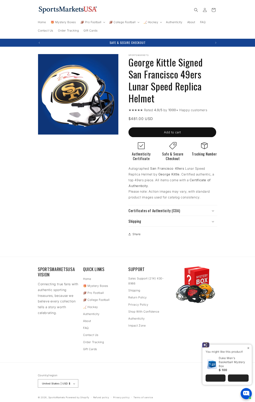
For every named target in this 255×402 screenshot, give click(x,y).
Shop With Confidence (143, 311)
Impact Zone (137, 325)
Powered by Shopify (77, 397)
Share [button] (136, 234)
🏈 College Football (96, 300)
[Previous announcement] (39, 43)
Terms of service (143, 397)
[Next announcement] (215, 43)
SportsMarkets (56, 397)
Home (87, 278)
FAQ (86, 328)
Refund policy (101, 397)
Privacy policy (121, 397)
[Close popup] (248, 348)
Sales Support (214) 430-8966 (146, 281)
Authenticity (91, 314)
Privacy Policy (138, 304)
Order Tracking (93, 342)
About (87, 321)
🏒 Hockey (90, 307)
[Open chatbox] (246, 393)
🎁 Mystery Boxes (95, 285)
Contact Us (90, 335)
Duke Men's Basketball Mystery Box (232, 362)
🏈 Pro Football (93, 292)
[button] (92, 22)
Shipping (134, 290)
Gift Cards (90, 349)
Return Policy (137, 297)
